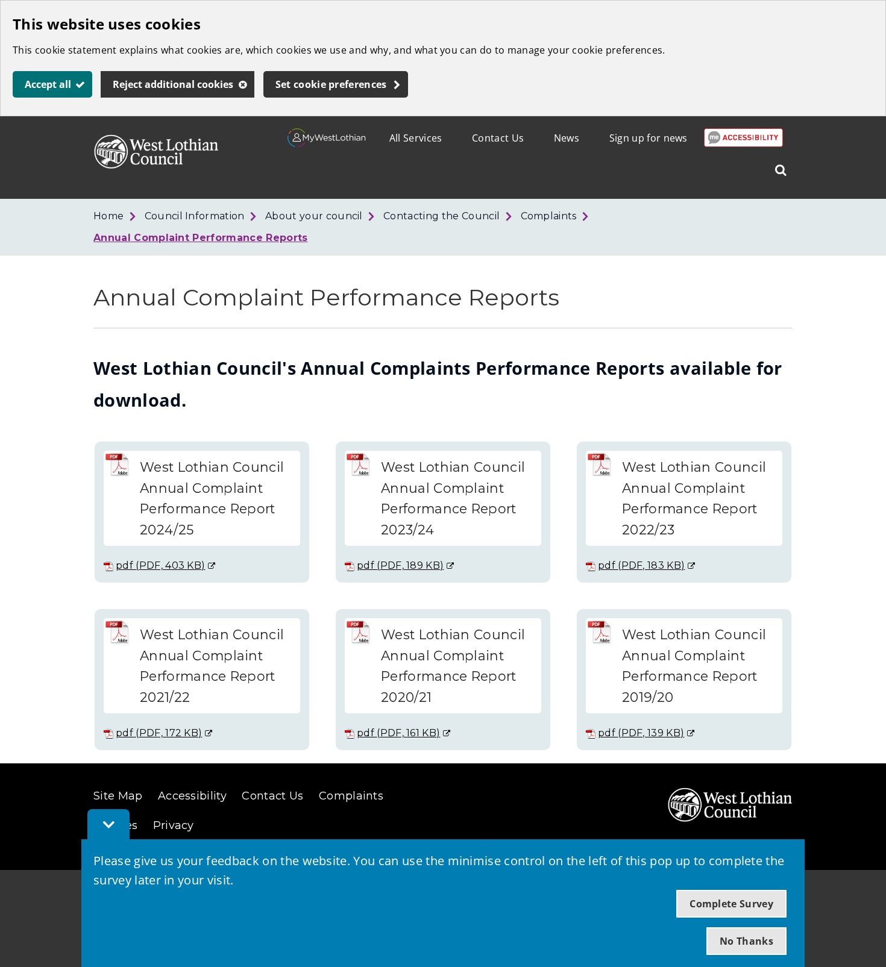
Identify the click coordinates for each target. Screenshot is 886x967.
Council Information (195, 216)
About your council (314, 216)
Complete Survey (731, 903)
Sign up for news (648, 138)
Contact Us (498, 138)
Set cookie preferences (331, 84)
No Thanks (746, 941)
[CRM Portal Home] (326, 143)
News (566, 138)
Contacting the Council (441, 216)
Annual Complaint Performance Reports (200, 237)
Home (108, 216)
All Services (415, 138)
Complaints (549, 216)
